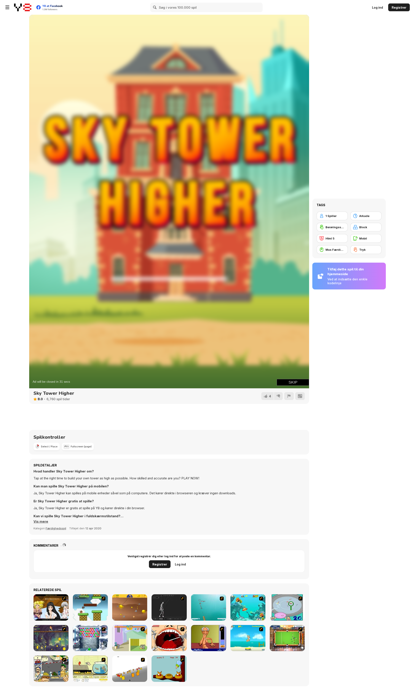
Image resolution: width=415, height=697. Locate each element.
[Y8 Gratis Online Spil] (23, 7)
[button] (41, 521)
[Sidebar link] (7, 7)
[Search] (155, 7)
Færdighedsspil (56, 528)
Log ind (377, 7)
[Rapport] (289, 396)
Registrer (399, 7)
